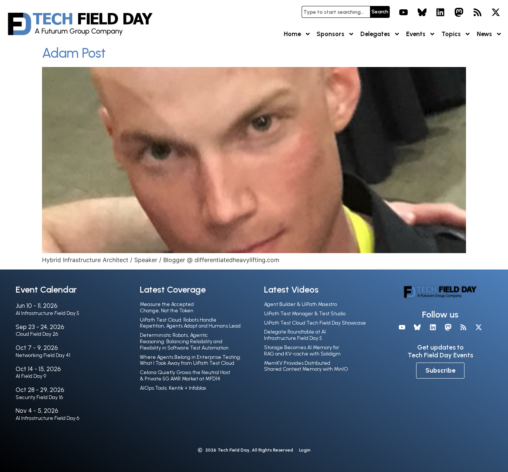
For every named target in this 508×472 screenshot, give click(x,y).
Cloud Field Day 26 (37, 334)
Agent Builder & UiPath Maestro (300, 304)
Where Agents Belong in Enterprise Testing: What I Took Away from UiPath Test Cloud (190, 360)
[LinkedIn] (440, 12)
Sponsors (330, 34)
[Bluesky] (422, 12)
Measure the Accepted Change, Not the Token (167, 307)
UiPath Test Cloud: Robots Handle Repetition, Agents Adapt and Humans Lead (190, 323)
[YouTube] (403, 12)
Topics (451, 34)
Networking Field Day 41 (43, 355)
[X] (495, 12)
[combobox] (336, 12)
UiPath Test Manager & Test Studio (304, 313)
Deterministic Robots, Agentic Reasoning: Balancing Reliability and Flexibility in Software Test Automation (184, 341)
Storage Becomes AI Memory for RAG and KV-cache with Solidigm (302, 350)
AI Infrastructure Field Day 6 (47, 418)
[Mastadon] (459, 12)
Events (415, 34)
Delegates (375, 34)
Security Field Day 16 (39, 397)
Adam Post (74, 53)
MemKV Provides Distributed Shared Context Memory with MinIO (306, 366)
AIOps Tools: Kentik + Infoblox (173, 388)
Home (292, 34)
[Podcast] (477, 12)
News (484, 34)
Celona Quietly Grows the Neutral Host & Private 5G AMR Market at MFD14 (185, 375)
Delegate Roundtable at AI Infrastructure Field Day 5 (295, 335)
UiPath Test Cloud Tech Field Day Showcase (315, 323)
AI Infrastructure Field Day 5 (47, 313)
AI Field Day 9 (31, 376)
